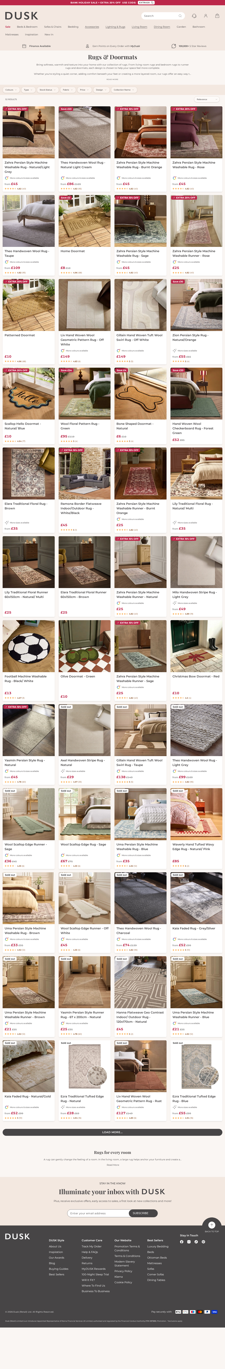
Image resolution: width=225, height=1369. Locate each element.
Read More (113, 1164)
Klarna (118, 1276)
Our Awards (56, 1257)
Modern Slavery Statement (124, 1263)
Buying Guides (58, 1268)
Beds (150, 1252)
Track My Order (91, 1246)
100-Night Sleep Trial (95, 1274)
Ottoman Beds (157, 1257)
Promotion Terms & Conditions (127, 1248)
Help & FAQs (90, 1252)
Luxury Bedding (158, 1246)
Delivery (87, 1257)
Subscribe (140, 1213)
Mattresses (154, 1263)
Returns (87, 1263)
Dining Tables (156, 1280)
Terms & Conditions (127, 1256)
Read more (112, 79)
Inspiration (56, 1252)
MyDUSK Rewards (94, 1268)
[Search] (180, 15)
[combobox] (163, 15)
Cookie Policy (123, 1282)
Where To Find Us (93, 1285)
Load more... (112, 1132)
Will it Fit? (88, 1280)
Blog (52, 1263)
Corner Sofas (155, 1274)
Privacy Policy (123, 1271)
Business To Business (96, 1291)
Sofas (150, 1268)
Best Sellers (56, 1274)
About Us (55, 1246)
